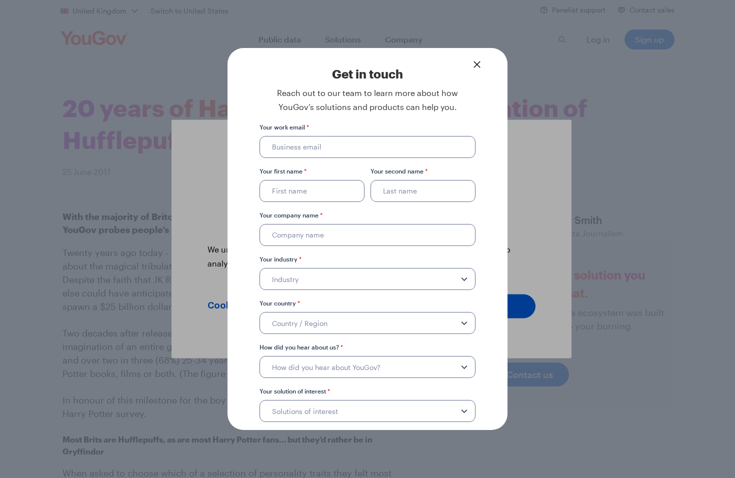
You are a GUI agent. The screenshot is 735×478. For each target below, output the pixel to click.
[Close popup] (477, 64)
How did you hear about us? (301, 347)
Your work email (284, 127)
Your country (280, 303)
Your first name (283, 171)
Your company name (291, 215)
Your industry (281, 259)
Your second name (399, 171)
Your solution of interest (295, 391)
